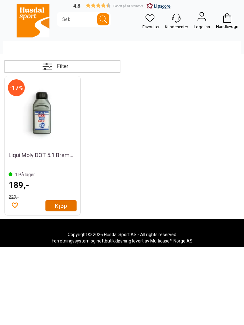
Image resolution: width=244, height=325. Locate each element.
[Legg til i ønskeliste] (15, 205)
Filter (62, 66)
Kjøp (61, 205)
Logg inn (202, 18)
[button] (122, 5)
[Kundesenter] (176, 18)
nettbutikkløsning (114, 240)
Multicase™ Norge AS (171, 240)
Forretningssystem (71, 240)
